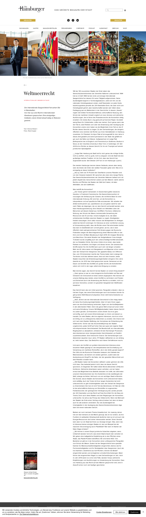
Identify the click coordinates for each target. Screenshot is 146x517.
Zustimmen (134, 512)
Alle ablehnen (120, 512)
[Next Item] (142, 53)
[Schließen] (143, 512)
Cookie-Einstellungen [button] (104, 512)
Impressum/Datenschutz (118, 506)
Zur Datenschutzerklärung (29, 514)
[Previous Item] (4, 53)
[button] (24, 28)
